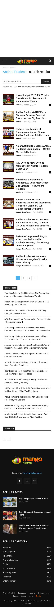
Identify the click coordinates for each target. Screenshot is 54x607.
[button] (4, 61)
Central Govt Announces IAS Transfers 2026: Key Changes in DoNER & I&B (25, 311)
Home (5, 67)
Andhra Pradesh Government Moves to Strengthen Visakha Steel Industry (31, 259)
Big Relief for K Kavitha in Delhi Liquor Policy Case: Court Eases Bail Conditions (25, 363)
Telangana (22, 593)
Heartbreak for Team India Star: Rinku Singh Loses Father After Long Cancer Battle (25, 372)
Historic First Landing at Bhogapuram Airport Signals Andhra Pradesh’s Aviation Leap (32, 132)
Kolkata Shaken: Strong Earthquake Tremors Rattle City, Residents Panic (26, 355)
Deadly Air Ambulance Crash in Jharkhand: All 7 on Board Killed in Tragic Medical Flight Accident (25, 415)
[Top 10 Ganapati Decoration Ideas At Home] (10, 515)
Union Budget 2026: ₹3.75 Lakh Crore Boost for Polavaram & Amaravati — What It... (32, 98)
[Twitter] (27, 481)
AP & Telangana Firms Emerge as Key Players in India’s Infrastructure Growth (27, 320)
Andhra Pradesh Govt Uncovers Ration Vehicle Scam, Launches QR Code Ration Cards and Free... (33, 222)
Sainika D (19, 172)
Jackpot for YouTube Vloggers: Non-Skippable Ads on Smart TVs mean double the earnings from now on (27, 346)
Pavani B (19, 105)
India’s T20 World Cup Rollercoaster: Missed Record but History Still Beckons (26, 398)
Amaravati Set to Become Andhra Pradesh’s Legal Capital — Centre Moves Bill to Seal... (33, 148)
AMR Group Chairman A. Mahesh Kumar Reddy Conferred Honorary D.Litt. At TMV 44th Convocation (27, 329)
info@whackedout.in (32, 473)
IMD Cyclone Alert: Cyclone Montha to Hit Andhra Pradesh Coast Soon (32, 165)
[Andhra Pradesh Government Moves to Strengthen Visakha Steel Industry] (8, 260)
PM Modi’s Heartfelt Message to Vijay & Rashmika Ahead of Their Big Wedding (25, 381)
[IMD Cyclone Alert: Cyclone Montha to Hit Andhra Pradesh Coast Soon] (8, 166)
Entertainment (43, 593)
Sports (15, 596)
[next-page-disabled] (9, 439)
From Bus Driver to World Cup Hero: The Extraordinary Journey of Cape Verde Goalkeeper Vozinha (27, 294)
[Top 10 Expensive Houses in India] (10, 502)
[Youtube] (34, 481)
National (32, 593)
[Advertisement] (27, 28)
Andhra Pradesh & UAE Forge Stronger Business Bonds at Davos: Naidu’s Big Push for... (31, 115)
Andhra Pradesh (9, 593)
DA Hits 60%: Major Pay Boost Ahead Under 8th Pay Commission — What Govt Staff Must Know (26, 407)
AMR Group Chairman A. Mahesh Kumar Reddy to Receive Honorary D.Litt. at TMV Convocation (25, 337)
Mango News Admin (23, 212)
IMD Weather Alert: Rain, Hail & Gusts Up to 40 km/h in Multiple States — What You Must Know (27, 389)
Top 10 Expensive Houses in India (33, 499)
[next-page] (35, 278)
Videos (23, 596)
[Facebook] (19, 481)
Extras (31, 596)
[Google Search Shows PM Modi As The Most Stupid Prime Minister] (10, 529)
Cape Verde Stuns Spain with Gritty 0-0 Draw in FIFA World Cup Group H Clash (26, 303)
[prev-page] (4, 439)
